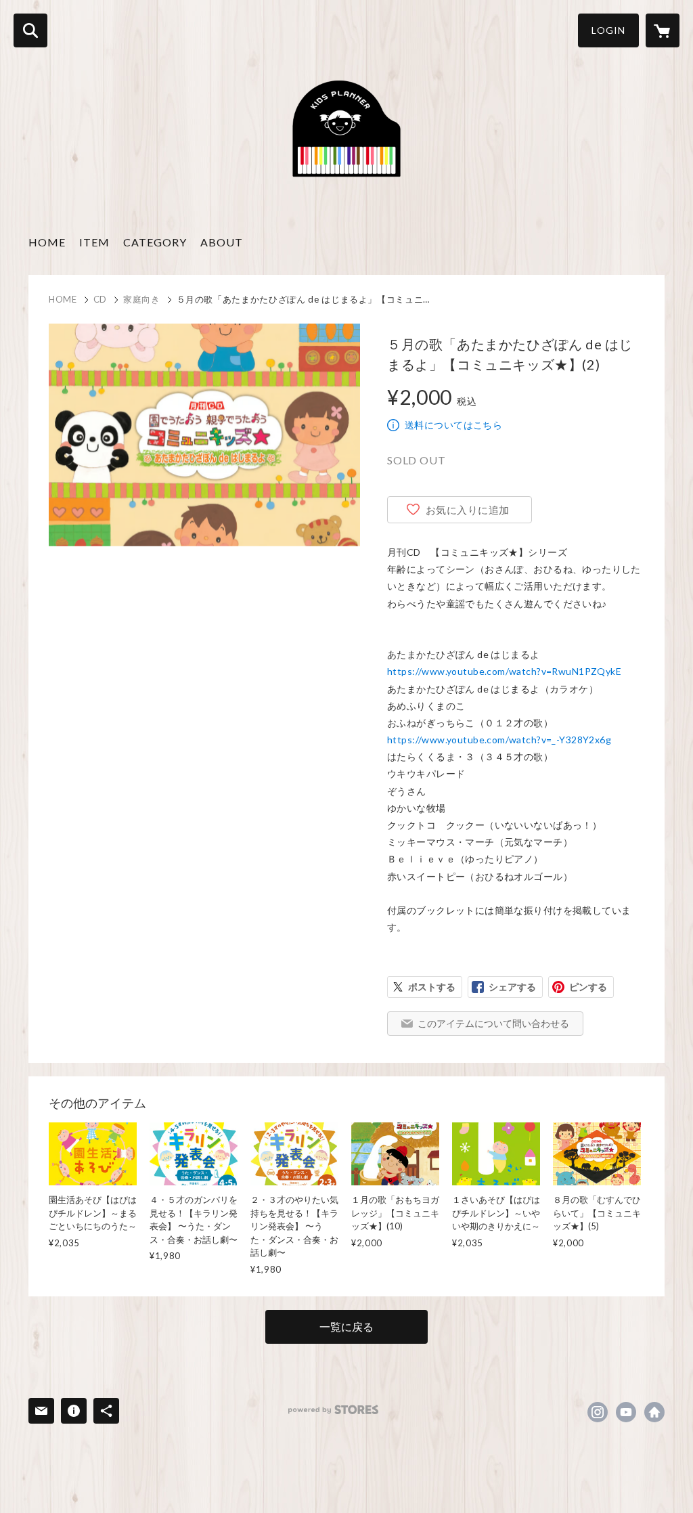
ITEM (94, 242)
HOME (47, 242)
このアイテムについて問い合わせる (493, 1023)
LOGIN (608, 30)
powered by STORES (333, 1410)
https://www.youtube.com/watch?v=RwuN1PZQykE (504, 671)
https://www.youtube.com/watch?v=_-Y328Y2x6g (499, 739)
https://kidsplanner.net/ (654, 1412)
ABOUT (221, 242)
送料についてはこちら (453, 425)
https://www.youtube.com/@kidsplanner (626, 1412)
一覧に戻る (346, 1326)
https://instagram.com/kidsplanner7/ (597, 1412)
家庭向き (141, 299)
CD (100, 299)
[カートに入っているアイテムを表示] (662, 30)
